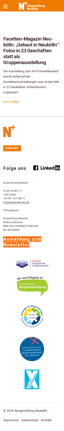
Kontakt (12, 148)
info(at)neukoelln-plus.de (16, 202)
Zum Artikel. (11, 101)
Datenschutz (30, 420)
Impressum (11, 420)
